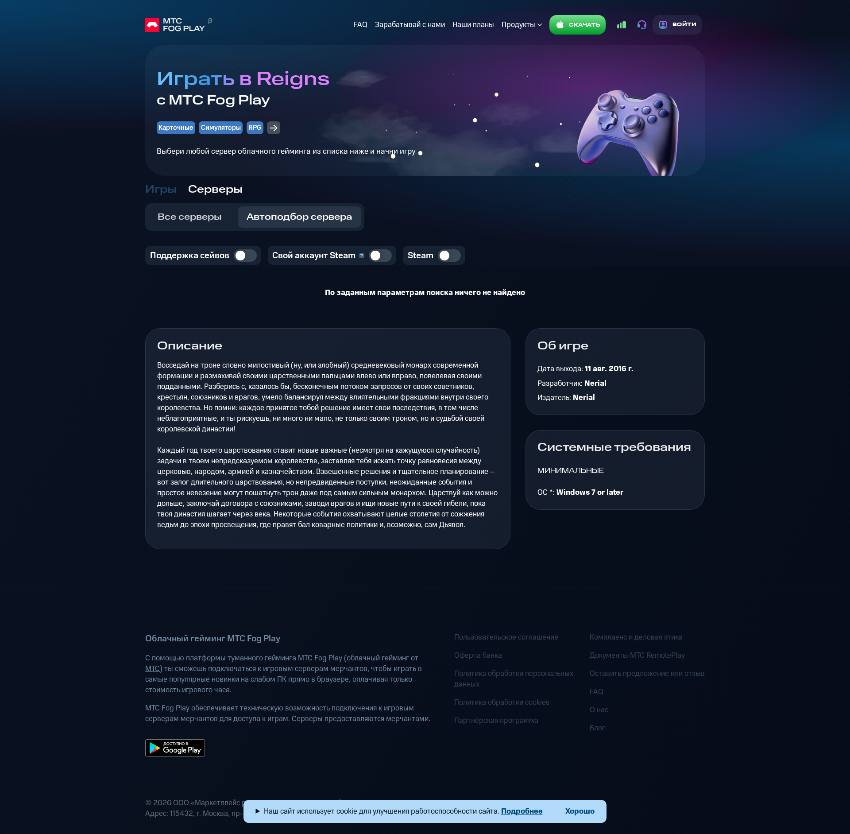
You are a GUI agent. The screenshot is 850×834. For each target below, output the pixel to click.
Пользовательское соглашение (506, 637)
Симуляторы (221, 127)
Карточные (175, 127)
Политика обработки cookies (501, 702)
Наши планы (473, 24)
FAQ (360, 24)
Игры (161, 189)
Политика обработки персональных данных (513, 679)
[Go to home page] (247, 25)
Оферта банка (478, 655)
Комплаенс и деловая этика (636, 637)
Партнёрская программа (496, 720)
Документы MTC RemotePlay (637, 655)
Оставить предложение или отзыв (647, 673)
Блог (597, 728)
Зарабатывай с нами (410, 24)
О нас (599, 710)
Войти (684, 24)
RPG (254, 127)
